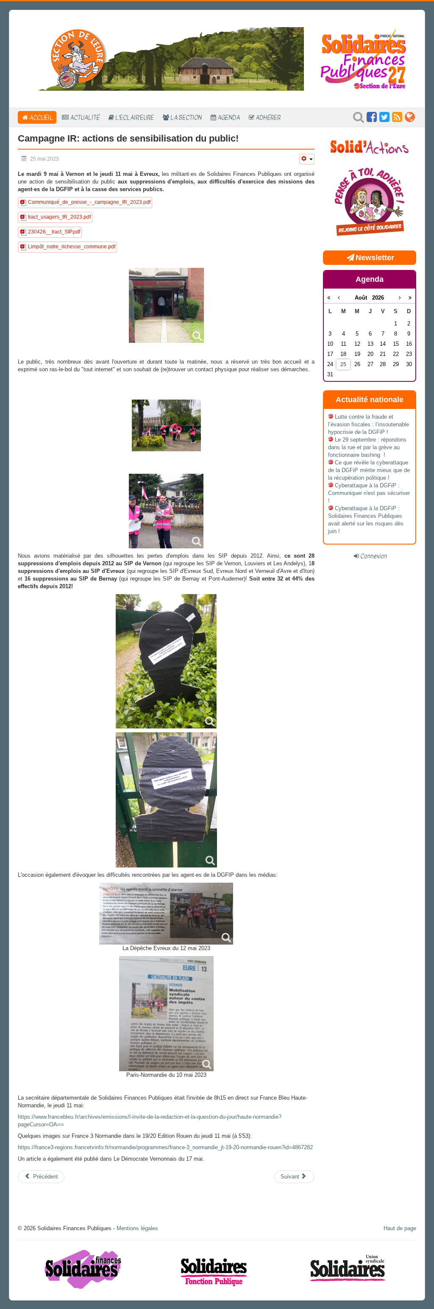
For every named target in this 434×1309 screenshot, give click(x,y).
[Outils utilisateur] (306, 159)
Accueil (41, 117)
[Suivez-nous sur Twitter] (384, 119)
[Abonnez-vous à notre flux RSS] (397, 119)
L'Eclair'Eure (134, 117)
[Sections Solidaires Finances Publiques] (409, 119)
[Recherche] (358, 119)
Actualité (85, 117)
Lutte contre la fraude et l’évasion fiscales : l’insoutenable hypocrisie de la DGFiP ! (368, 424)
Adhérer (268, 117)
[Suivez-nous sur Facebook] (371, 119)
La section (186, 117)
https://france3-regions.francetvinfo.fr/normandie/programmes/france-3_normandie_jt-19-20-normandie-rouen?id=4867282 (165, 1147)
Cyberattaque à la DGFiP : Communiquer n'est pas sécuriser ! (369, 493)
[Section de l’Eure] (166, 58)
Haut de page (400, 1228)
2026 (378, 298)
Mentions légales (137, 1228)
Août (363, 298)
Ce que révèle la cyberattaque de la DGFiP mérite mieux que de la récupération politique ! (369, 470)
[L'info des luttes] (370, 146)
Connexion (373, 556)
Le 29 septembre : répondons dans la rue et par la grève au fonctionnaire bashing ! (367, 447)
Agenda (228, 117)
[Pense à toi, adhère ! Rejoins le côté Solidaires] (370, 203)
